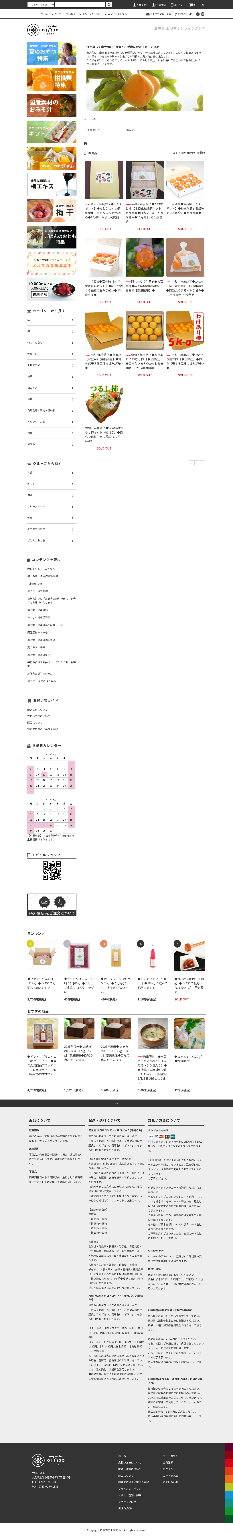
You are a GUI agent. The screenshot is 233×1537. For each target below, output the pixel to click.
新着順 (201, 152)
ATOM (128, 1508)
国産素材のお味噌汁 (38, 632)
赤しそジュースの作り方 (41, 568)
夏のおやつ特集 (36, 647)
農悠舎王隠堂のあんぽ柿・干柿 (45, 625)
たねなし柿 (93, 130)
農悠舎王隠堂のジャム (40, 673)
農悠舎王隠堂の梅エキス (41, 640)
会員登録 (161, 4)
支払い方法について (129, 1462)
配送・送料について (129, 1469)
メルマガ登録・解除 (160, 14)
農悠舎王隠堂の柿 (37, 610)
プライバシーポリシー (131, 1488)
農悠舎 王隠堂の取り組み (41, 681)
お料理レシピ (35, 583)
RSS (120, 1508)
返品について (126, 1475)
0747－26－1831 (49, 1482)
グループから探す (91, 14)
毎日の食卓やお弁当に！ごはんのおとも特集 (51, 664)
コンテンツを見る (117, 14)
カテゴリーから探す (65, 14)
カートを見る (170, 1475)
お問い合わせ (185, 14)
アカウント (143, 4)
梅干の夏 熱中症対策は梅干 (43, 576)
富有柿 (130, 130)
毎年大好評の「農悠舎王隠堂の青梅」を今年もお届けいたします (51, 600)
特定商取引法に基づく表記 (133, 1482)
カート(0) (198, 4)
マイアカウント (172, 1456)
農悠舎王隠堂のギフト (40, 655)
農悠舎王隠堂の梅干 (38, 591)
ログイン (178, 4)
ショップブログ (127, 1502)
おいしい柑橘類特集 (38, 617)
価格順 (191, 152)
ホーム (44, 14)
